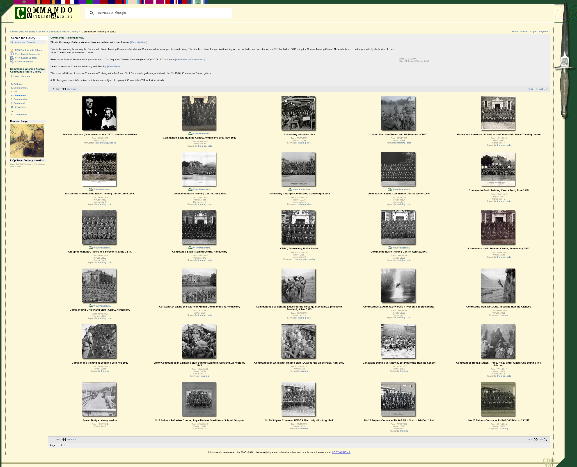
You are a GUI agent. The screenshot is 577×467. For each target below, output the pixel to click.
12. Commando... (20, 114)
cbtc (96, 143)
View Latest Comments (27, 54)
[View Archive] (138, 42)
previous (72, 89)
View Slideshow (24, 61)
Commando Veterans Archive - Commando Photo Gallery (44, 31)
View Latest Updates (26, 58)
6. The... (15, 91)
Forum (523, 31)
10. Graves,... (18, 107)
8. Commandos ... (20, 99)
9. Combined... (19, 103)
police (113, 143)
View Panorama (202, 133)
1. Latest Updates (20, 76)
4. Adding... (17, 84)
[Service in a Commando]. (190, 59)
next (530, 89)
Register (543, 31)
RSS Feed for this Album (28, 50)
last (541, 89)
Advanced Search (25, 42)
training (104, 143)
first (58, 89)
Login (533, 31)
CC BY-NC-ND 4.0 (341, 452)
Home (515, 31)
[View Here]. (114, 66)
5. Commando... (19, 88)
